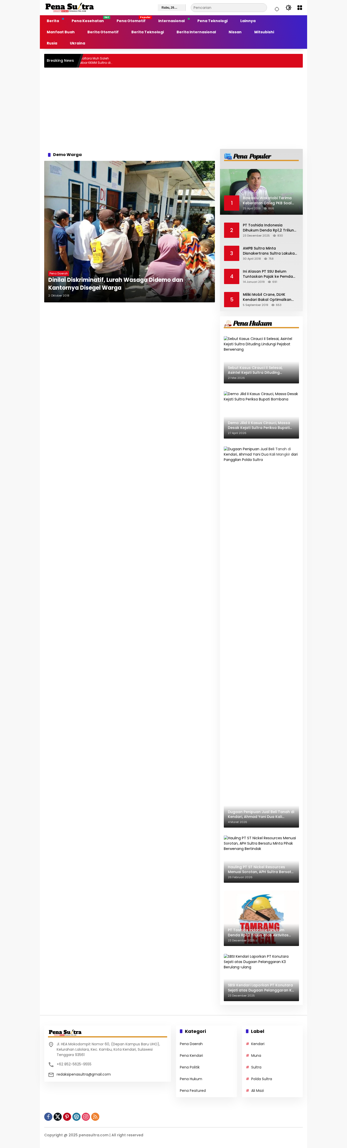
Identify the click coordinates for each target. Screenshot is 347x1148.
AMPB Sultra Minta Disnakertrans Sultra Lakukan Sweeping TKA (270, 251)
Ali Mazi (257, 1090)
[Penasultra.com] (69, 7)
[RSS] (95, 1117)
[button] (276, 7)
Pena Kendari (191, 1055)
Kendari (257, 1043)
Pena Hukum (191, 1078)
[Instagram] (86, 1117)
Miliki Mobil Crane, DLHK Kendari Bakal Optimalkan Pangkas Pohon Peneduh (267, 297)
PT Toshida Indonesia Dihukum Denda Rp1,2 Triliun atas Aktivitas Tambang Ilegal (268, 228)
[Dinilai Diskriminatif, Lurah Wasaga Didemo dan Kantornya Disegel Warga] (129, 231)
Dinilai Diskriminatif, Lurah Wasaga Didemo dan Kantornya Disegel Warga (115, 284)
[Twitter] (58, 1117)
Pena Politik (190, 1067)
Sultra (256, 1067)
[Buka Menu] (300, 8)
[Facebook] (48, 1117)
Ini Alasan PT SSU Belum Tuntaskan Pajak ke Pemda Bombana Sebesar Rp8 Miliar (269, 274)
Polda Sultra (261, 1078)
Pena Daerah (59, 273)
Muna (256, 1055)
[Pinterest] (67, 1117)
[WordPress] (76, 1117)
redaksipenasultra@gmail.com (84, 1074)
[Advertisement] (173, 108)
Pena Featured (193, 1090)
